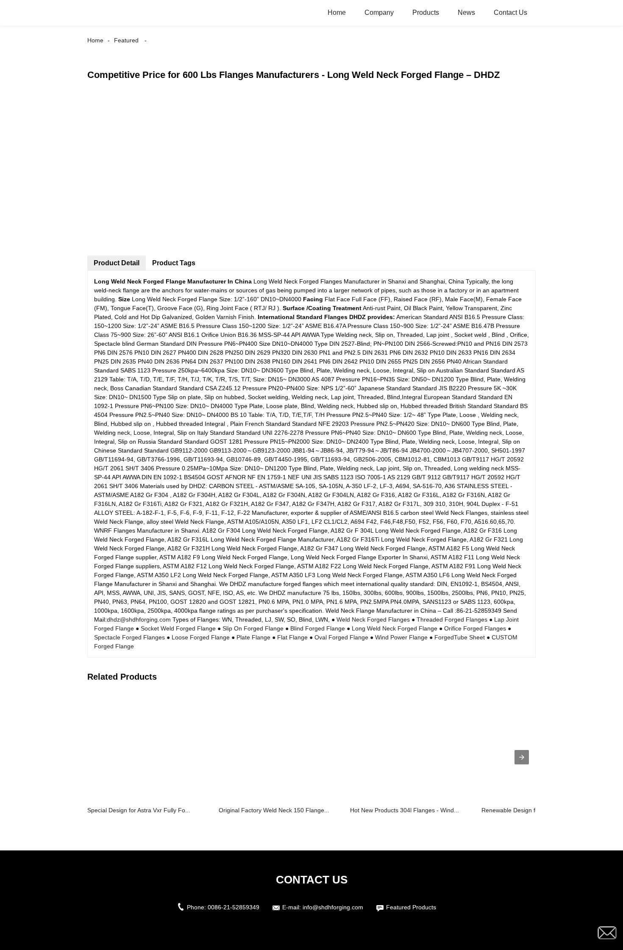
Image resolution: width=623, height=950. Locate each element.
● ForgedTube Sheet (457, 637)
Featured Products (411, 907)
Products (425, 12)
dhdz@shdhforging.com (139, 619)
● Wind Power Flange (399, 637)
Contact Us (510, 12)
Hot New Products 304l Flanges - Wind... (404, 810)
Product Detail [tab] (116, 263)
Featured (126, 40)
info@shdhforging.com (333, 907)
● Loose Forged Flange (198, 637)
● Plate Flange (250, 637)
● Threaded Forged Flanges (449, 619)
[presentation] (522, 757)
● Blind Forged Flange (315, 628)
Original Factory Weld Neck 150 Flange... (274, 810)
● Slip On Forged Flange (250, 628)
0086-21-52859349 (233, 907)
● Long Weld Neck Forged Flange (392, 628)
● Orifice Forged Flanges (472, 628)
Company (379, 12)
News (466, 12)
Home (337, 12)
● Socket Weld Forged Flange (176, 628)
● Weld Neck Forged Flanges (370, 619)
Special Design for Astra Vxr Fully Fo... (138, 810)
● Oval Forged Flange (338, 637)
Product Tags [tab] (173, 263)
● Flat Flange (290, 637)
